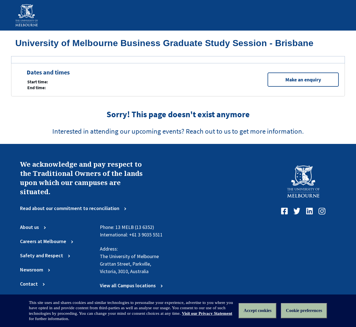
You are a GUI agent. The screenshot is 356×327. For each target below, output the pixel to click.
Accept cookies (257, 310)
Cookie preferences (304, 310)
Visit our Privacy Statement (207, 313)
